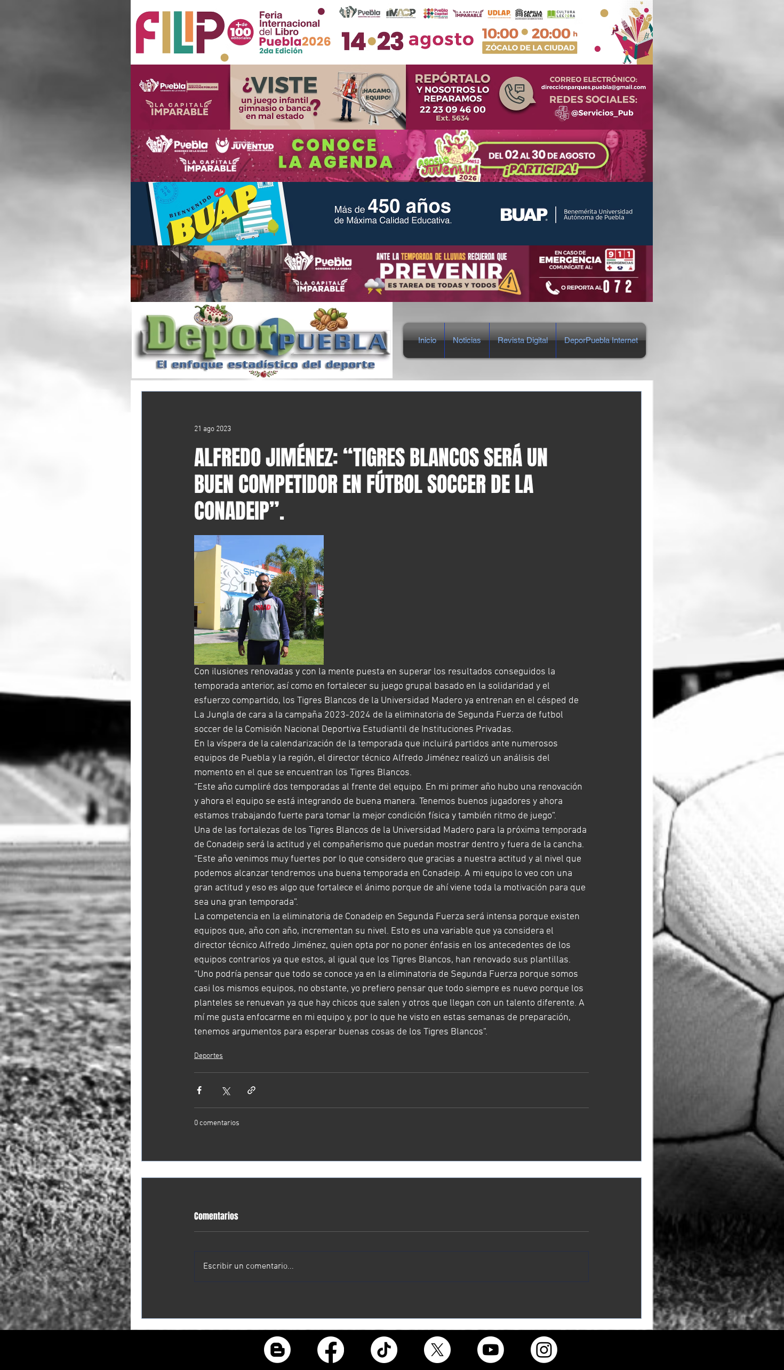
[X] (437, 1349)
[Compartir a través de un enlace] (251, 1090)
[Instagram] (544, 1349)
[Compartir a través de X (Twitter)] (225, 1090)
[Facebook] (330, 1349)
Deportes (208, 1056)
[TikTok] (384, 1349)
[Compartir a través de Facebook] (199, 1090)
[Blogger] (277, 1349)
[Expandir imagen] (259, 600)
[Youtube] (490, 1349)
